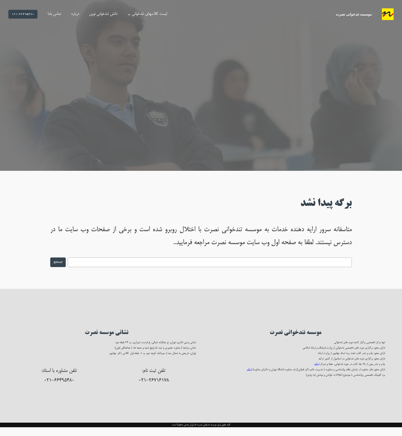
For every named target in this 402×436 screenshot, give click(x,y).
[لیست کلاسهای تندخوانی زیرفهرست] (129, 14)
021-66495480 (23, 14)
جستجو (58, 262)
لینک (316, 364)
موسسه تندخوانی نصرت (354, 14)
